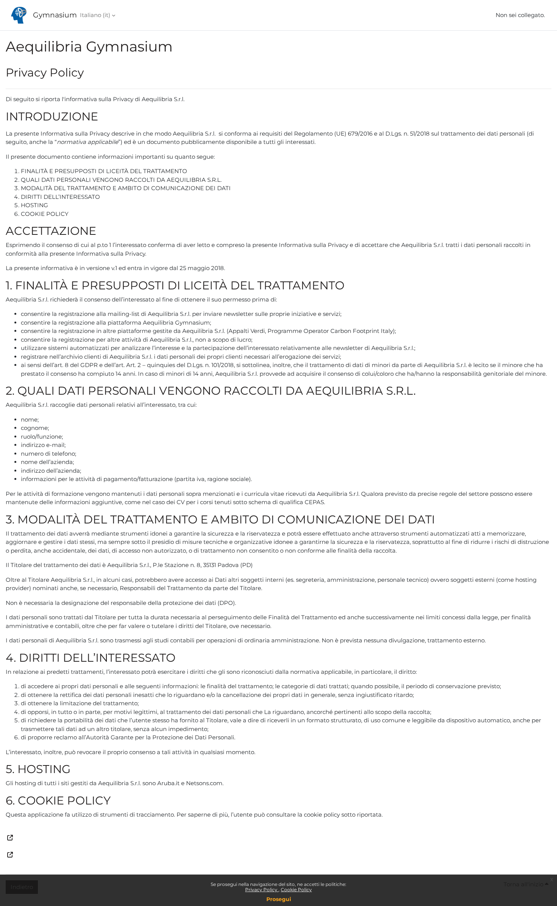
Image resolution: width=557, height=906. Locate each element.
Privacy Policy (261, 889)
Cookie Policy (296, 889)
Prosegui (278, 899)
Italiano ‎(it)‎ (95, 15)
